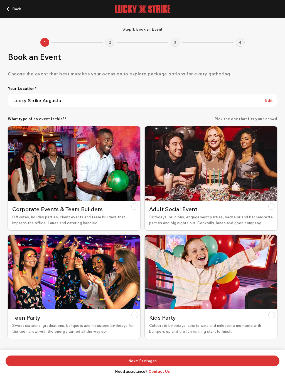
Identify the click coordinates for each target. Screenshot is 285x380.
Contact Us (159, 371)
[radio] (74, 178)
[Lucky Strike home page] (142, 9)
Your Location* (22, 88)
